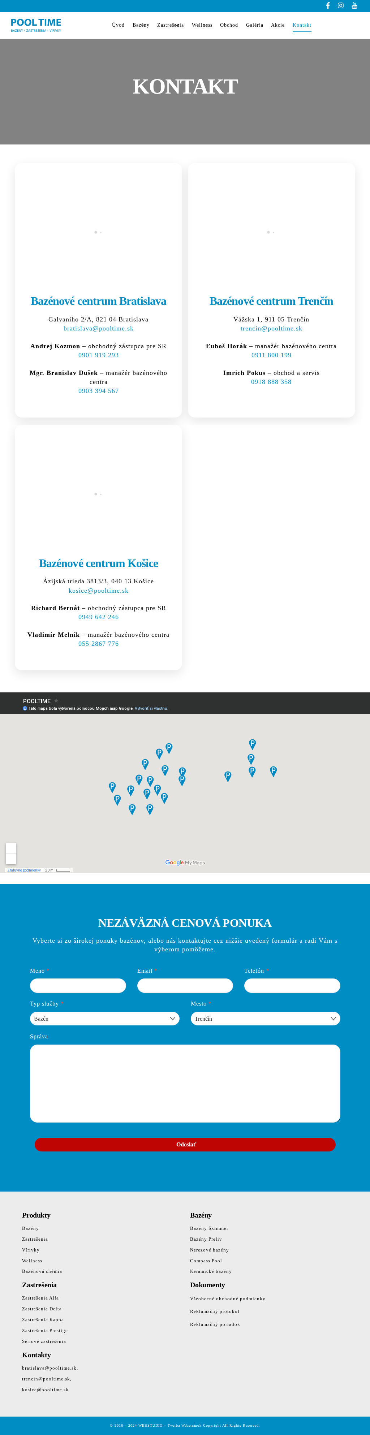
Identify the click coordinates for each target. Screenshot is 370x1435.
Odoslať (186, 1144)
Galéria (254, 25)
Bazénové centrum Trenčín (271, 300)
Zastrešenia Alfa (40, 1298)
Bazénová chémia (42, 1271)
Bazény (141, 25)
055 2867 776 (98, 643)
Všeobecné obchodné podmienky (228, 1298)
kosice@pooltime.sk (99, 590)
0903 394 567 (98, 390)
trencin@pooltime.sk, (47, 1379)
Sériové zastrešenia (44, 1341)
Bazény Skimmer (209, 1228)
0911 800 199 (271, 355)
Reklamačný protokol (215, 1311)
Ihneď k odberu (339, 25)
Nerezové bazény (209, 1250)
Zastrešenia (170, 25)
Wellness (202, 25)
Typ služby (47, 1003)
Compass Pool (206, 1260)
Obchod (229, 25)
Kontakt (302, 25)
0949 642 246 (98, 617)
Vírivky (31, 1250)
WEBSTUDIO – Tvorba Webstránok (170, 1425)
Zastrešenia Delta (42, 1308)
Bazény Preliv (206, 1239)
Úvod (118, 25)
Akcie (278, 25)
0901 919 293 (98, 355)
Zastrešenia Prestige (45, 1330)
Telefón (256, 971)
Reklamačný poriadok (215, 1324)
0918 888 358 (271, 381)
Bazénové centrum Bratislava (98, 300)
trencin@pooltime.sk (271, 328)
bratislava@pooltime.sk (99, 328)
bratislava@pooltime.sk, (50, 1368)
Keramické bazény (211, 1271)
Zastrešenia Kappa (43, 1319)
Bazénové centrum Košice (98, 563)
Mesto (201, 1003)
